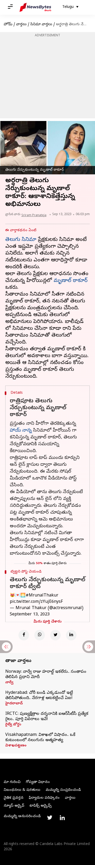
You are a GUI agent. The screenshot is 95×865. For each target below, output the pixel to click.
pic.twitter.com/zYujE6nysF (36, 602)
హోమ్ (8, 24)
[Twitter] (55, 635)
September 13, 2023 (30, 615)
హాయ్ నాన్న (21, 430)
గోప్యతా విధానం (38, 782)
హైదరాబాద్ (14, 703)
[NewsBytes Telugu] (35, 7)
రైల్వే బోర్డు (13, 724)
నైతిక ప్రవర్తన (13, 798)
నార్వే (9, 682)
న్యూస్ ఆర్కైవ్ (14, 805)
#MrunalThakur (42, 596)
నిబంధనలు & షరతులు (22, 790)
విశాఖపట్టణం (15, 745)
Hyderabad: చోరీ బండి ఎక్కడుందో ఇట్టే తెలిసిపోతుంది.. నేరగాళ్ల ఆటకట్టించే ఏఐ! (39, 695)
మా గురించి (12, 782)
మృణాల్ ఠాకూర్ (71, 281)
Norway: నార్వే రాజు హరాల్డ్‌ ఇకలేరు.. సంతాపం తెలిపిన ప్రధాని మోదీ (45, 674)
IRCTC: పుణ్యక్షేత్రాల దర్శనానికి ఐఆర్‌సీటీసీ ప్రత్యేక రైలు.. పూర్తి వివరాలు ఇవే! (46, 716)
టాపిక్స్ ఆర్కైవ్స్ (41, 805)
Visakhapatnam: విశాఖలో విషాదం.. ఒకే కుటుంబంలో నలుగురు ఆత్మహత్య (40, 737)
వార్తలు (21, 24)
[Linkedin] (71, 635)
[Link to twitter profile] (49, 817)
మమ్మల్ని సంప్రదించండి (63, 790)
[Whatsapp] (39, 635)
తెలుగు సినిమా (20, 240)
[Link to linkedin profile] (62, 817)
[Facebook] (23, 635)
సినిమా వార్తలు (41, 24)
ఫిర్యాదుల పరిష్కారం (44, 798)
